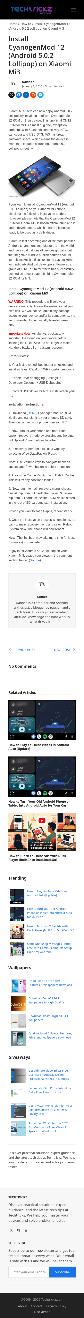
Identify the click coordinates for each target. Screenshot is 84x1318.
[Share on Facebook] (19, 95)
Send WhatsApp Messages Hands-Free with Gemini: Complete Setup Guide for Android (49, 948)
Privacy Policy (56, 1306)
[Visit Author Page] (42, 584)
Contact (36, 1306)
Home (12, 24)
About (22, 1306)
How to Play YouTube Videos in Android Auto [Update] (38, 747)
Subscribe (62, 1272)
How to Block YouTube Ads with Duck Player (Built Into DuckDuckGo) (37, 858)
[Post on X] (11, 95)
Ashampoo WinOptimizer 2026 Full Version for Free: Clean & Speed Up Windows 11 (48, 1127)
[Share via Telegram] (40, 95)
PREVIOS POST (24, 650)
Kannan (28, 82)
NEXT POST (62, 650)
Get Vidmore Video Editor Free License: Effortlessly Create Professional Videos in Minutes (49, 1075)
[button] (73, 9)
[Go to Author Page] (13, 83)
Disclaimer (42, 1312)
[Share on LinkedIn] (26, 95)
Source (35, 560)
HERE (32, 413)
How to (26, 24)
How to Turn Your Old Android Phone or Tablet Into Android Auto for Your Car (39, 803)
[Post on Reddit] (33, 95)
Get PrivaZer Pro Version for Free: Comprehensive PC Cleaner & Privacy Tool (50, 1110)
